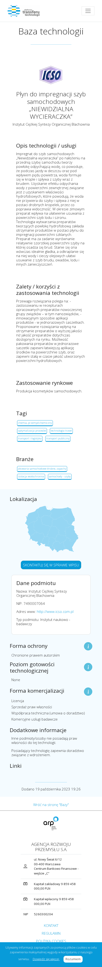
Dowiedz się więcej (46, 959)
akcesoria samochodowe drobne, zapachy (42, 468)
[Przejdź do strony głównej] (25, 11)
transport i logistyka (30, 438)
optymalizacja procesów (32, 430)
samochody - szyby (60, 476)
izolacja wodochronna (31, 476)
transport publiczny (58, 438)
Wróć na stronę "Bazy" (51, 804)
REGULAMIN (51, 933)
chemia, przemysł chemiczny (35, 422)
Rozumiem (74, 959)
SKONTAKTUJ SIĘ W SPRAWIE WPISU (51, 565)
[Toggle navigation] (88, 10)
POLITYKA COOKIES (51, 941)
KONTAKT (51, 925)
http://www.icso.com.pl (55, 611)
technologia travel (61, 430)
